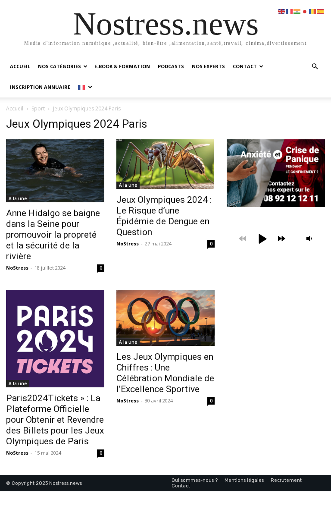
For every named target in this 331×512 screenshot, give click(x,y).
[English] (282, 11)
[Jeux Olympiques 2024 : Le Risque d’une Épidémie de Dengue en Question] (165, 164)
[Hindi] (297, 11)
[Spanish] (321, 11)
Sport (38, 108)
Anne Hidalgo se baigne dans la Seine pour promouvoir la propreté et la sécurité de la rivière (53, 234)
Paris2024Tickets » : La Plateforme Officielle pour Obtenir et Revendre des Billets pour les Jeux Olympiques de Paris (55, 419)
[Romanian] (313, 11)
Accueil (20, 66)
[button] (314, 67)
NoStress (17, 267)
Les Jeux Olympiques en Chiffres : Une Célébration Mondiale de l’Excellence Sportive (165, 373)
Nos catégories (59, 66)
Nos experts (208, 66)
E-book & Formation (122, 66)
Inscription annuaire (40, 87)
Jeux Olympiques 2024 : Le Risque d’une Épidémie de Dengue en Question (164, 216)
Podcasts (171, 66)
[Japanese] (305, 11)
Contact (245, 66)
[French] (84, 87)
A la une (18, 198)
